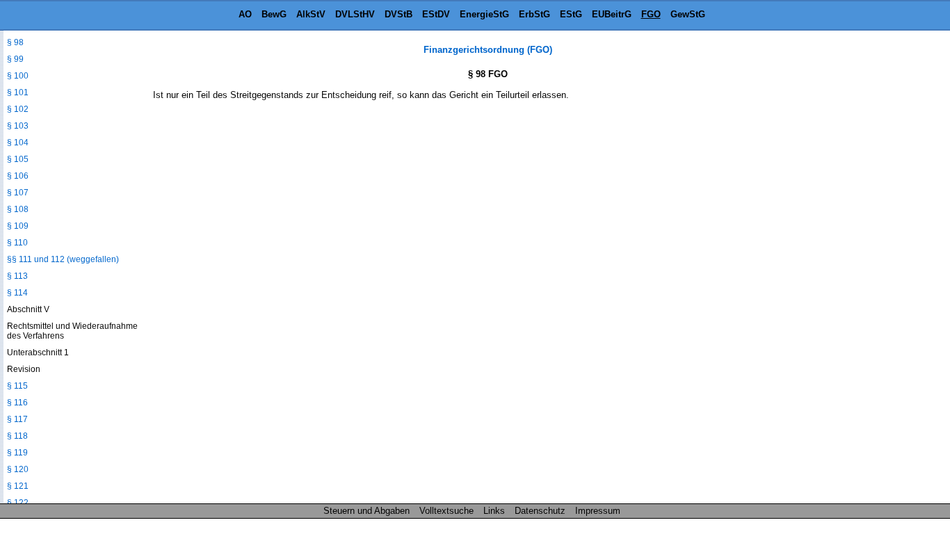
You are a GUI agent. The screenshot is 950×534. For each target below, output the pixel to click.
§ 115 (17, 386)
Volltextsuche (446, 510)
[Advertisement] (880, 253)
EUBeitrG (611, 14)
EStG (571, 14)
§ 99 (15, 59)
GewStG (687, 14)
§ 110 (17, 243)
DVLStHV (355, 14)
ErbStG (534, 14)
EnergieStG (484, 14)
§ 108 (18, 209)
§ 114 (17, 293)
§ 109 (18, 226)
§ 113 (17, 276)
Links (494, 510)
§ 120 (18, 469)
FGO (651, 14)
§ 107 (18, 192)
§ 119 (17, 453)
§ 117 (17, 419)
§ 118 (17, 436)
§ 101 (18, 92)
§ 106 (18, 176)
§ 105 (18, 159)
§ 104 (18, 142)
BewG (274, 14)
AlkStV (310, 14)
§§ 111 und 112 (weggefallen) (63, 259)
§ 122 (18, 503)
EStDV (436, 14)
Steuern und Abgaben (366, 510)
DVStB (398, 14)
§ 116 (17, 402)
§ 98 (15, 42)
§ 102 (18, 109)
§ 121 (18, 486)
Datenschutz (540, 510)
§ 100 (18, 76)
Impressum (597, 510)
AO (245, 14)
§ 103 (18, 126)
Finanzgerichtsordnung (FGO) (488, 49)
